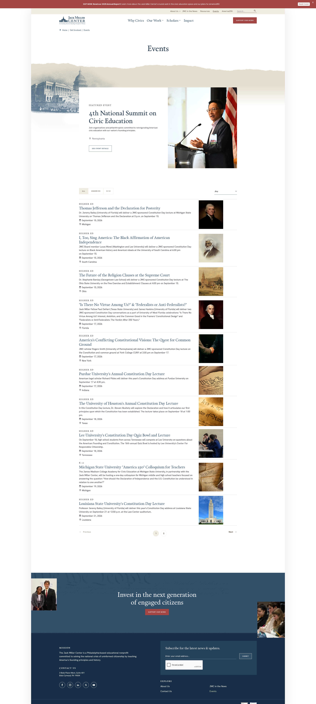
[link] (233, 531)
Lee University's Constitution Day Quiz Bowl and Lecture (124, 435)
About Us (165, 686)
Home (64, 30)
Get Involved (75, 30)
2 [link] (163, 533)
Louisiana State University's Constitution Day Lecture (122, 503)
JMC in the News (218, 686)
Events (213, 691)
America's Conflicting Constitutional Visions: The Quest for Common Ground (134, 342)
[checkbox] (96, 191)
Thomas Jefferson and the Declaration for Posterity (119, 208)
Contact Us (166, 691)
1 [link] (156, 533)
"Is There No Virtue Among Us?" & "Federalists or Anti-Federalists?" (133, 304)
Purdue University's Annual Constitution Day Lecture (122, 374)
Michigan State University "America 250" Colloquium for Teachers (132, 467)
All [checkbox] (83, 191)
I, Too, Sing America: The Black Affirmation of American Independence (124, 239)
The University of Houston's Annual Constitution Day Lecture (128, 403)
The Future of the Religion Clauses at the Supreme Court (124, 275)
